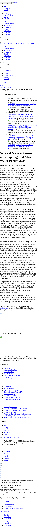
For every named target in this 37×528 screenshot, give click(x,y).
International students (10, 370)
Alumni (6, 377)
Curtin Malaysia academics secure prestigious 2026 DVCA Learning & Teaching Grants (22, 105)
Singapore (7, 434)
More (5, 82)
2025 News (3, 87)
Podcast (6, 18)
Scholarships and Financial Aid (13, 392)
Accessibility (8, 506)
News (10, 87)
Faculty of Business (10, 412)
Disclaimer (7, 503)
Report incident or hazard (12, 397)
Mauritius (7, 432)
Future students (8, 368)
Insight (6, 17)
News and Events (9, 379)
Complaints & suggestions (12, 399)
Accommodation (9, 388)
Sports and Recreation (11, 390)
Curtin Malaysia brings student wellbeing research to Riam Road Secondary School (20, 146)
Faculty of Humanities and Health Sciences (17, 414)
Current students (9, 372)
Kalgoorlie (7, 427)
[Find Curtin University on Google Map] (11, 437)
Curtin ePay (7, 34)
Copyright (7, 501)
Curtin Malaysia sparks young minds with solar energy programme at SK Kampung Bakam (21, 137)
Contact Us (7, 386)
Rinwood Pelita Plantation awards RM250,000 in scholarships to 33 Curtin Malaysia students (22, 127)
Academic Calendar (10, 395)
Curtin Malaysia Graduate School (14, 416)
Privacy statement (9, 505)
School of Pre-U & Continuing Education (17, 417)
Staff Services (8, 25)
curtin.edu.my (4, 308)
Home (6, 13)
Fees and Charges (9, 394)
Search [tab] (6, 10)
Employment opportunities (12, 375)
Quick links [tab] (7, 8)
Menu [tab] (6, 6)
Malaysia (7, 431)
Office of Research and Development (15, 408)
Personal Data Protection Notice (14, 508)
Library (6, 22)
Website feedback (5, 511)
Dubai (6, 429)
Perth (5, 425)
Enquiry (6, 515)
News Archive (8, 15)
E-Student (7, 32)
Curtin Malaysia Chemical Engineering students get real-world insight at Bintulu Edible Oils (20, 116)
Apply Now (7, 70)
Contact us (7, 27)
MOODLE (7, 31)
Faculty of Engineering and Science (15, 410)
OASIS (6, 29)
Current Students (9, 24)
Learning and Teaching (11, 407)
